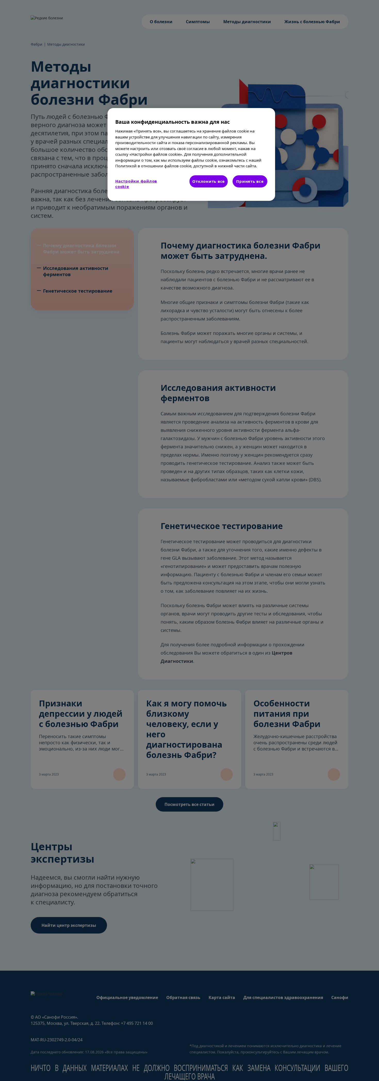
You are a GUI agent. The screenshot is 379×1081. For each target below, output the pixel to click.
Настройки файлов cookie (136, 183)
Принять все (249, 181)
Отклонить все (208, 181)
